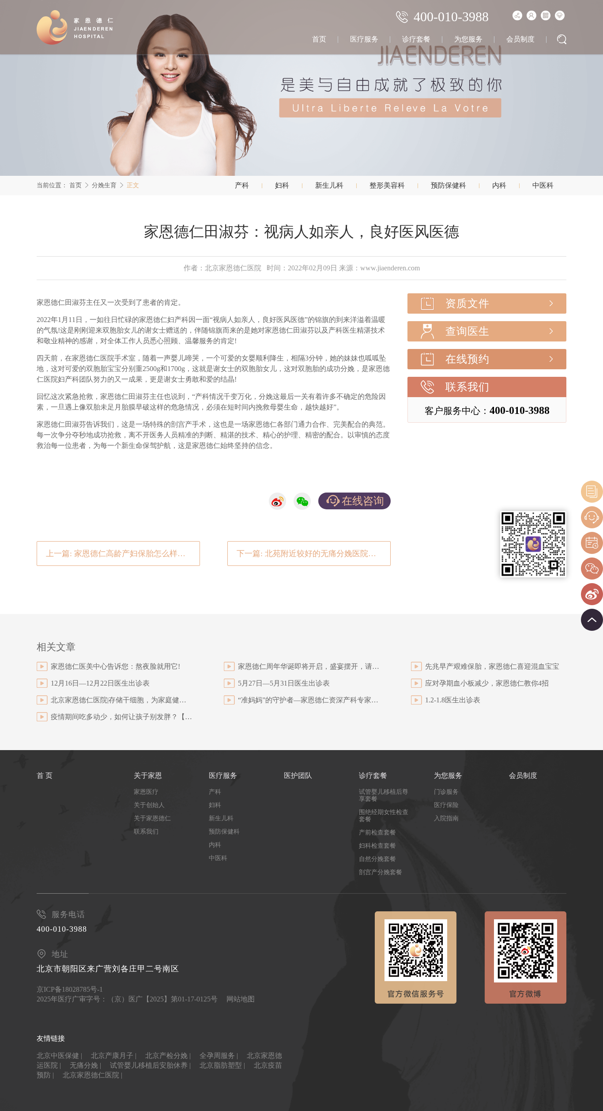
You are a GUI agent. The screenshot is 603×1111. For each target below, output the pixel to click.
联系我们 (467, 387)
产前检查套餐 (377, 832)
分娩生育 (104, 185)
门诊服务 (446, 792)
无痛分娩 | (85, 1065)
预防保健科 (448, 185)
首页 (319, 39)
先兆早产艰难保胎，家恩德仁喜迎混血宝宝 (492, 666)
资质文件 (467, 303)
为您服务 (468, 39)
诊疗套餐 (416, 39)
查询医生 (467, 331)
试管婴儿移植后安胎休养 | (150, 1065)
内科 (499, 185)
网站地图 (240, 999)
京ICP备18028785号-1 (70, 989)
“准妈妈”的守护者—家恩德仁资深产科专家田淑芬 (308, 700)
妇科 (282, 185)
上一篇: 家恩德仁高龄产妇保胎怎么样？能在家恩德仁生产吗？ (123, 553)
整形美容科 (387, 185)
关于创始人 (149, 805)
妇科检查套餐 (377, 845)
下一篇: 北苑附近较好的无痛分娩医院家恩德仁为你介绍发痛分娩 (314, 553)
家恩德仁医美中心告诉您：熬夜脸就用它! (115, 666)
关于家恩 (148, 775)
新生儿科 (329, 185)
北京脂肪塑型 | (222, 1065)
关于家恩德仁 (152, 818)
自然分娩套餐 (377, 859)
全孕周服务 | (219, 1055)
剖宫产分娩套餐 (380, 872)
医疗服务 (364, 39)
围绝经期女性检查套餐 (383, 816)
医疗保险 (446, 805)
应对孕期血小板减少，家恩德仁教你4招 (487, 683)
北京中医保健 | (59, 1055)
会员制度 (520, 39)
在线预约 (467, 359)
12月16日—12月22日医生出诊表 (100, 683)
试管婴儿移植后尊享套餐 (383, 795)
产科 (242, 185)
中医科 (543, 185)
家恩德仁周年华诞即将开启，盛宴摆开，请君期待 (308, 666)
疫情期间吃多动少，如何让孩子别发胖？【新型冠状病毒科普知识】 (121, 716)
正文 (133, 185)
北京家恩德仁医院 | (92, 1075)
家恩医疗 (146, 792)
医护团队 (298, 775)
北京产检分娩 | (168, 1055)
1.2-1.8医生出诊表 (452, 700)
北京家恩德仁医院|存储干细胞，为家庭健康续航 (121, 700)
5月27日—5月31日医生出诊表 (284, 683)
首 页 (45, 775)
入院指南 (446, 818)
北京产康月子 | (113, 1055)
